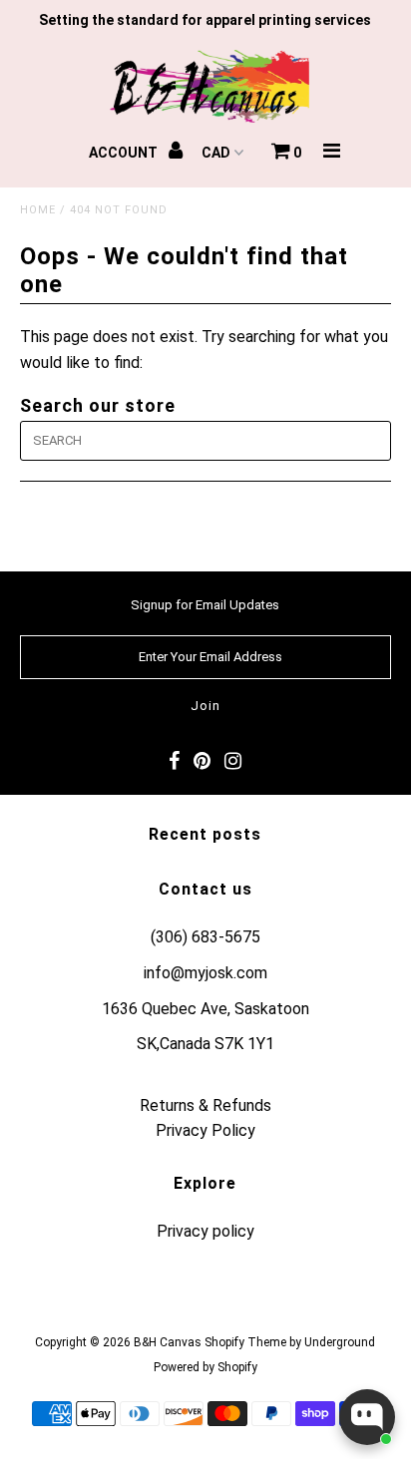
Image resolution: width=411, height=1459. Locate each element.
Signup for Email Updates (205, 604)
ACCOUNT (125, 153)
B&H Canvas (168, 1342)
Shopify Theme (245, 1342)
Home (38, 209)
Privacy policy (205, 1231)
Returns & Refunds (205, 1105)
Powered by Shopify (205, 1367)
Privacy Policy (205, 1130)
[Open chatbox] (367, 1417)
